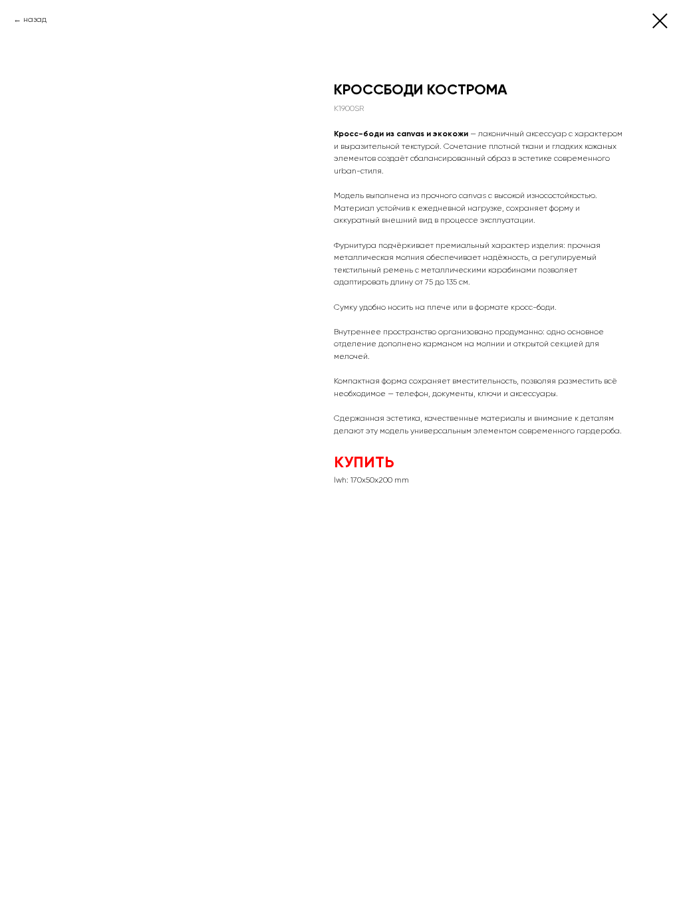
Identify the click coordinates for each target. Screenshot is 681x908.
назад (35, 19)
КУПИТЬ (364, 461)
